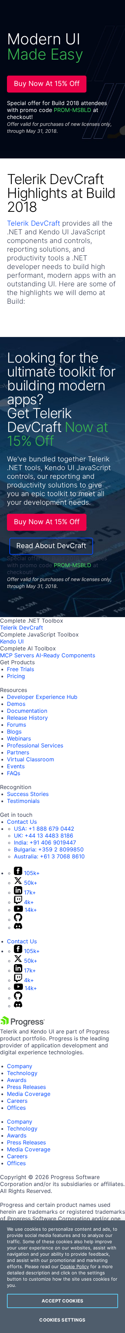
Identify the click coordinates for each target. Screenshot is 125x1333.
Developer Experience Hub (42, 696)
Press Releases (26, 1086)
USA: (44, 828)
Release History (27, 717)
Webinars (19, 738)
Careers (17, 1100)
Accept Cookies (62, 1301)
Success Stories (28, 793)
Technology (22, 1073)
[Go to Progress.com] (22, 1024)
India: (45, 842)
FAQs (13, 773)
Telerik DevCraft (33, 223)
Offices (16, 1107)
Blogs (14, 731)
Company (19, 1066)
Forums (16, 724)
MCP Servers (17, 655)
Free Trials (20, 669)
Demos (16, 703)
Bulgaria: (49, 849)
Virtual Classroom (30, 759)
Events (16, 766)
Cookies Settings (62, 1320)
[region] (62, 1276)
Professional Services (35, 745)
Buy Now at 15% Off (47, 83)
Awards (16, 1079)
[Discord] (18, 927)
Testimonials (23, 800)
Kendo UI (12, 641)
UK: (43, 835)
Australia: (49, 856)
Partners (18, 752)
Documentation (27, 710)
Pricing (16, 676)
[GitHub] (18, 919)
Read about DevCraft (51, 546)
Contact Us (22, 821)
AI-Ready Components (65, 655)
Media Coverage (28, 1093)
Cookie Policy (74, 1266)
